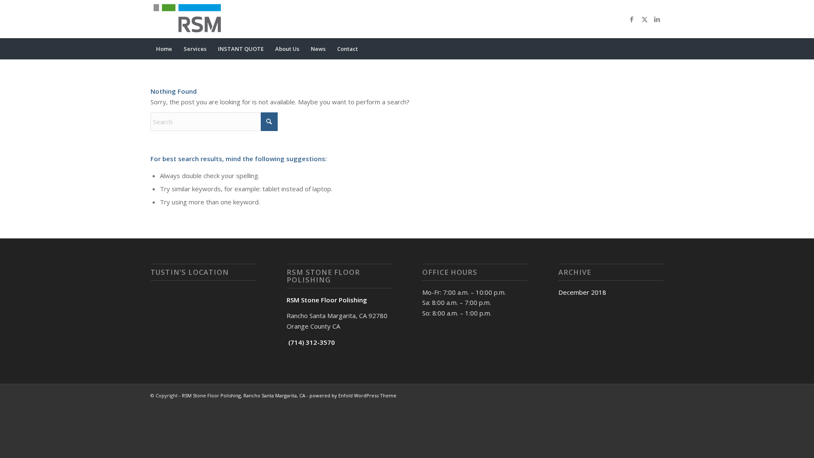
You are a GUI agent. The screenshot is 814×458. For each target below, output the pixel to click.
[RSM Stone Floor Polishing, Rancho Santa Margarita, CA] (190, 19)
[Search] (657, 48)
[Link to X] (644, 19)
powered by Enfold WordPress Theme (352, 395)
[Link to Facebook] (631, 19)
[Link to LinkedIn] (657, 19)
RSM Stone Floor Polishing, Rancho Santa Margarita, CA (243, 395)
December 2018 (582, 292)
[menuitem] (164, 48)
